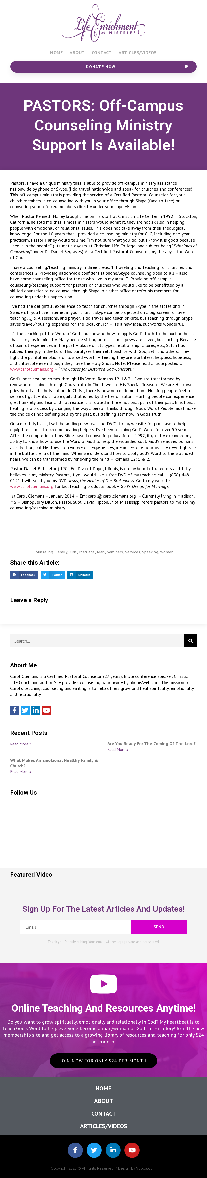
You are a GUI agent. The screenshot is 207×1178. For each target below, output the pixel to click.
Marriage (87, 551)
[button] (24, 575)
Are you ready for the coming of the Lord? (151, 743)
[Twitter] (25, 710)
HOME (56, 52)
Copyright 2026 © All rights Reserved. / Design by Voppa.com (103, 1168)
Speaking (150, 551)
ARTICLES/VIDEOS (138, 52)
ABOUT (77, 52)
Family (61, 551)
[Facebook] (14, 710)
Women (166, 551)
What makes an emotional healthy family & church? (54, 763)
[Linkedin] (35, 710)
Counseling (43, 551)
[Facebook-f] (75, 1150)
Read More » (20, 743)
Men (101, 551)
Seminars (115, 551)
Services (132, 551)
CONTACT (102, 52)
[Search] (190, 640)
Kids (73, 551)
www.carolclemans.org (32, 369)
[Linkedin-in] (113, 1150)
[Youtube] (46, 710)
